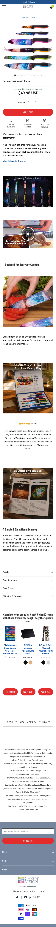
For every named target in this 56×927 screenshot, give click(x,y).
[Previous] (5, 47)
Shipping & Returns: (12, 596)
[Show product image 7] (32, 75)
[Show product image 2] (18, 75)
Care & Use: (8, 588)
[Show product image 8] (35, 75)
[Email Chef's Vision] (39, 897)
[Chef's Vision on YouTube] (26, 897)
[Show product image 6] (29, 75)
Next (33, 17)
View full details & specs (14, 161)
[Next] (50, 47)
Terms (41, 891)
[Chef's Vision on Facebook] (21, 897)
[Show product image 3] (21, 75)
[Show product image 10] (41, 75)
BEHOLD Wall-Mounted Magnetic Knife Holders (46, 649)
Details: (6, 572)
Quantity (21, 102)
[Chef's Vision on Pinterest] (30, 897)
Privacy (33, 891)
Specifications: (10, 580)
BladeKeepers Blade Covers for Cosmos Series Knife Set (10, 649)
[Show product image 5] (26, 75)
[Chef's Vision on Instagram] (34, 897)
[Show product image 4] (23, 75)
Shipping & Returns (20, 891)
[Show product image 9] (38, 75)
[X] (17, 897)
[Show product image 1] (15, 75)
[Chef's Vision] (28, 7)
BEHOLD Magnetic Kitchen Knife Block (28, 649)
